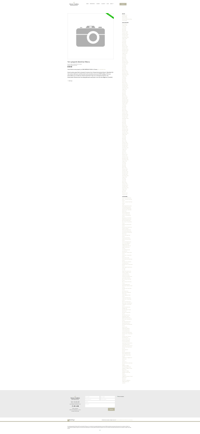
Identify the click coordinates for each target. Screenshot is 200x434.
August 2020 (124, 103)
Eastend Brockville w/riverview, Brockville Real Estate (127, 259)
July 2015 (124, 178)
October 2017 (124, 146)
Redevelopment (125, 349)
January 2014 (124, 194)
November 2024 (125, 50)
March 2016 (124, 167)
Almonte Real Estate (126, 212)
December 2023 (125, 62)
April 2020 (124, 109)
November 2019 (125, 115)
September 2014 (125, 187)
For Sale (123, 269)
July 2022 (124, 77)
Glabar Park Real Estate (126, 271)
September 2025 (125, 37)
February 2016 (125, 169)
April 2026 (124, 30)
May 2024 (124, 57)
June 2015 (124, 179)
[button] (123, 4)
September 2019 (125, 118)
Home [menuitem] (87, 3)
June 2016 (124, 163)
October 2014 (125, 186)
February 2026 (125, 31)
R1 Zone (123, 348)
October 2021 (124, 86)
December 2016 (125, 157)
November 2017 (125, 145)
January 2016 (124, 170)
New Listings (124, 16)
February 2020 (125, 111)
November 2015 (125, 173)
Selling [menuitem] (103, 3)
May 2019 (124, 122)
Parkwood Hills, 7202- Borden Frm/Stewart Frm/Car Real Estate (126, 340)
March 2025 (124, 45)
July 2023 (124, 65)
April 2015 (124, 181)
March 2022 (124, 82)
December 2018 (125, 129)
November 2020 (125, 101)
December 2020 (125, 99)
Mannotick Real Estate (126, 301)
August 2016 (124, 161)
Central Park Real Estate (126, 231)
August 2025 (124, 38)
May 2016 (124, 165)
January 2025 (124, 47)
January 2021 (124, 98)
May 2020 (124, 107)
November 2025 (125, 34)
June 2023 (124, 66)
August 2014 (124, 189)
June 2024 (124, 55)
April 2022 (124, 81)
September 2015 (125, 175)
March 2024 (124, 59)
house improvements (126, 277)
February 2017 (125, 154)
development (124, 251)
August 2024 (124, 53)
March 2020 (124, 110)
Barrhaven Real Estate (126, 220)
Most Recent (124, 24)
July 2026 (124, 26)
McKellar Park (124, 308)
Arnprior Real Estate (126, 213)
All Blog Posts (124, 15)
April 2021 (124, 94)
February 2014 (125, 193)
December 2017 (125, 143)
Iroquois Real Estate (126, 284)
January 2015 (124, 183)
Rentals (123, 351)
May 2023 (124, 67)
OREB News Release (126, 328)
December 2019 (125, 114)
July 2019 (124, 119)
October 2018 (124, 131)
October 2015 (124, 174)
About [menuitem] (111, 3)
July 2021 (124, 90)
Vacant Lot (124, 361)
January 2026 (124, 33)
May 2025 (124, 42)
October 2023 (125, 63)
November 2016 (125, 158)
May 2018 (124, 138)
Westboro (124, 379)
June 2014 (124, 190)
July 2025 (124, 39)
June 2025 (124, 41)
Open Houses (124, 17)
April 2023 (124, 69)
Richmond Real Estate (126, 352)
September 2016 (125, 159)
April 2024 (124, 58)
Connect (123, 4)
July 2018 (124, 135)
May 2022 (124, 79)
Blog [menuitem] (108, 3)
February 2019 (125, 126)
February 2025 (125, 46)
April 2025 (124, 43)
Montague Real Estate (126, 321)
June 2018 (124, 137)
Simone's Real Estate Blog (127, 19)
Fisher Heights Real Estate (127, 267)
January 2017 (124, 155)
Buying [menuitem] (98, 3)
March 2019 (124, 125)
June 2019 (124, 121)
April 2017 (124, 151)
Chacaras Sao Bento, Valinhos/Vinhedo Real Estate (126, 239)
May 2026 (124, 29)
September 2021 (125, 87)
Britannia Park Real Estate (127, 227)
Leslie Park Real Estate (126, 297)
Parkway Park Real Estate (127, 332)
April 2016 (124, 166)
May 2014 (124, 191)
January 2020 (125, 113)
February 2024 (125, 61)
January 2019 (124, 127)
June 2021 (124, 91)
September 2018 (125, 133)
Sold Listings (124, 20)
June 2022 (124, 78)
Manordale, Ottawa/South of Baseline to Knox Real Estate (127, 304)
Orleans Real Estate (126, 329)
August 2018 (124, 134)
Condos (123, 248)
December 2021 (125, 85)
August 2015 (124, 177)
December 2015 (125, 171)
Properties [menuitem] (92, 3)
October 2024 (125, 51)
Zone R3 (123, 383)
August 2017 (124, 149)
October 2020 (125, 102)
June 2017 (124, 150)
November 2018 (125, 130)
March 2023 (124, 70)
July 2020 (124, 105)
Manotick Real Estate (126, 307)
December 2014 (125, 185)
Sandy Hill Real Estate (126, 353)
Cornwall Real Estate (126, 249)
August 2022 (124, 75)
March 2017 (124, 153)
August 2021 (124, 89)
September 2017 (125, 147)
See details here (102, 69)
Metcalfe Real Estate (126, 315)
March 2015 (124, 182)
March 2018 (124, 141)
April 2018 (124, 139)
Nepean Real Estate (126, 323)
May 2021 (124, 93)
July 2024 (124, 54)
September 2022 (125, 74)
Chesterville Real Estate (126, 241)
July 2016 (124, 162)
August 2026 (124, 25)
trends (123, 360)
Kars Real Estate (125, 291)
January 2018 (124, 142)
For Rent (123, 268)
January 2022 (124, 83)
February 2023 (125, 71)
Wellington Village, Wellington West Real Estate (126, 372)
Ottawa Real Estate (74, 65)
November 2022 (125, 73)
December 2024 (125, 49)
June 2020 (124, 106)
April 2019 (124, 123)
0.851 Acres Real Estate (126, 197)
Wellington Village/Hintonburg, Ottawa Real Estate (127, 376)
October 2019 (124, 117)
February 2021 (125, 97)
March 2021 (124, 95)
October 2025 (125, 35)
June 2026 (124, 28)
